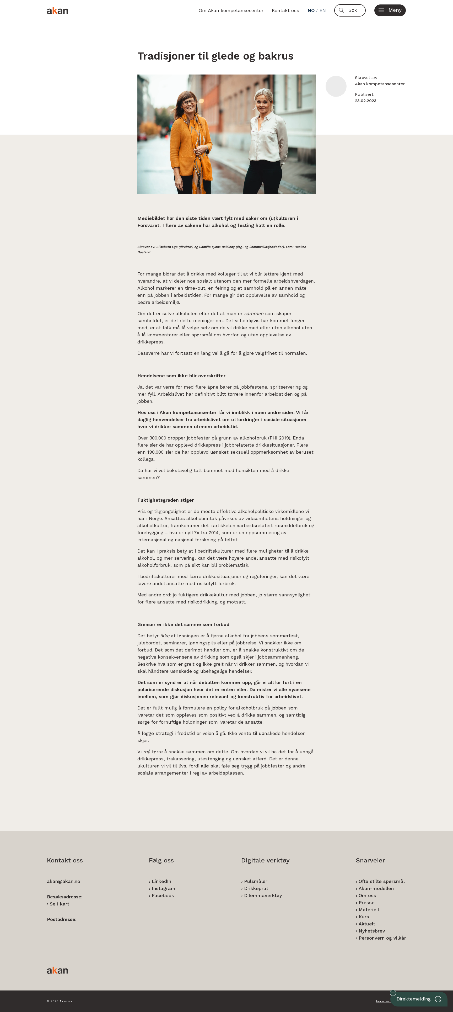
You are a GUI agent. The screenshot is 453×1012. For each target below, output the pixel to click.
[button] (390, 10)
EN (323, 10)
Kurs (364, 916)
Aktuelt (367, 923)
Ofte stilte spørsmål (382, 881)
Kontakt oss (285, 10)
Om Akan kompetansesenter (230, 10)
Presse (367, 902)
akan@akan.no (63, 881)
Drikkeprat (256, 888)
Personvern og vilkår (382, 938)
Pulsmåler (255, 881)
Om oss (367, 895)
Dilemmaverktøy (263, 895)
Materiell (369, 909)
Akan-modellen (376, 888)
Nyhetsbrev (372, 931)
